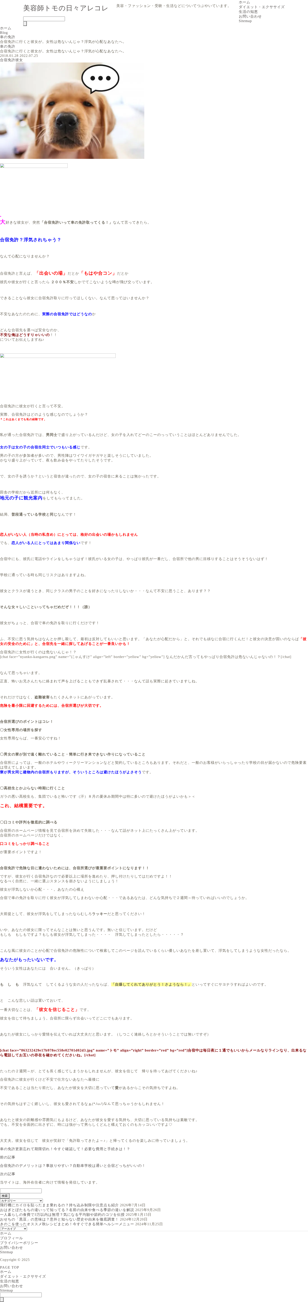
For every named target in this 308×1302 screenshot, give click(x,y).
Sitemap (245, 21)
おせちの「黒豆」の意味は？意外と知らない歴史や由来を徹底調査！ (59, 1219)
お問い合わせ (250, 16)
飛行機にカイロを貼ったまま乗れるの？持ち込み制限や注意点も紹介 (59, 1205)
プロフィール (11, 1238)
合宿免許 (7, 60)
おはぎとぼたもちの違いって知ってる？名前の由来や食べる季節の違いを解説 (67, 1210)
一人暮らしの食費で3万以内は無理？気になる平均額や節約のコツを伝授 (62, 1214)
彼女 (19, 60)
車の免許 (7, 46)
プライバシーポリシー (19, 1243)
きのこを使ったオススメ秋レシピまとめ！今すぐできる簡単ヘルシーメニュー (67, 1224)
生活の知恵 (248, 12)
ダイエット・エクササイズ (262, 7)
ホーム (244, 2)
